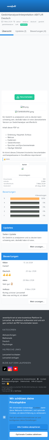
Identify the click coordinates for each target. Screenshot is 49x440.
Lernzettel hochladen (11, 355)
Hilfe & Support (36, 381)
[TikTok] (5, 369)
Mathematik (7, 338)
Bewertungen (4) (38, 31)
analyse (25, 22)
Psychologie (8, 344)
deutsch (33, 22)
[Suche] (45, 6)
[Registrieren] (40, 6)
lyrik (16, 24)
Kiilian (5, 263)
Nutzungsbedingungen (10, 381)
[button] (38, 379)
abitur (18, 22)
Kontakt (43, 379)
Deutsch (6, 271)
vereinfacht (11, 6)
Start (3, 384)
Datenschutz (25, 381)
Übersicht (6, 31)
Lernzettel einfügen (11, 358)
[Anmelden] (35, 6)
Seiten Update (9, 234)
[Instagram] (10, 369)
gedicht (41, 22)
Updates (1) (20, 31)
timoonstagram (24, 175)
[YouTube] (15, 369)
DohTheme (18, 391)
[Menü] (3, 6)
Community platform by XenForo (20, 387)
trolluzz (6, 289)
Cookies (6, 379)
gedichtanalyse (7, 24)
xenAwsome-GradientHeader (25, 379)
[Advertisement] (24, 63)
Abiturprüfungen (9, 335)
